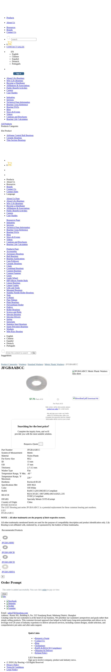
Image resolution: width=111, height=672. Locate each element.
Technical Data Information (18, 102)
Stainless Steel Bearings (16, 324)
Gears (9, 276)
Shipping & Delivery (44, 650)
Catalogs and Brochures (16, 117)
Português (16, 64)
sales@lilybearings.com (18, 613)
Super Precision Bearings (17, 326)
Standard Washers (35, 364)
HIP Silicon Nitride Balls (17, 280)
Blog (8, 109)
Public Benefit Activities (16, 88)
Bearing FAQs (12, 107)
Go (34, 353)
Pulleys (9, 307)
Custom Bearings (13, 271)
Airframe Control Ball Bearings (19, 135)
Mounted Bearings (14, 290)
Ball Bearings (12, 256)
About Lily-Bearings (15, 78)
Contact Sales (12, 191)
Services (10, 100)
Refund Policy (41, 653)
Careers (9, 90)
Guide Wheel (12, 278)
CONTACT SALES (15, 47)
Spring (9, 319)
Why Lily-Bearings (14, 81)
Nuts (8, 295)
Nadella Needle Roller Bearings (20, 293)
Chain (9, 266)
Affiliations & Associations (18, 85)
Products (10, 18)
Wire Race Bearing (14, 331)
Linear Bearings (13, 283)
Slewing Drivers (13, 317)
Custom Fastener (13, 273)
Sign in (18, 74)
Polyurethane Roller (15, 305)
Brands (9, 30)
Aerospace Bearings (15, 254)
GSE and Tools (13, 288)
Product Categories (9, 364)
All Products (6, 124)
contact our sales (52, 409)
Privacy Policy (12, 665)
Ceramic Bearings (14, 138)
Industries (10, 97)
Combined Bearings (15, 268)
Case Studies (11, 93)
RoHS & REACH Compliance (48, 648)
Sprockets (10, 322)
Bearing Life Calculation (17, 119)
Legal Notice (12, 669)
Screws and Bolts (13, 312)
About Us (10, 22)
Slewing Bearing (13, 314)
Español (15, 59)
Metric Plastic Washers (54, 364)
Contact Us (11, 32)
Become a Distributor (15, 83)
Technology (40, 646)
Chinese (15, 56)
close (4, 594)
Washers (10, 329)
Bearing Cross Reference (17, 105)
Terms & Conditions (15, 667)
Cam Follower (12, 261)
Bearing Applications (15, 259)
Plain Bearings (12, 302)
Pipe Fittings (11, 300)
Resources (10, 27)
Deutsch (15, 61)
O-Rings (10, 297)
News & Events (13, 112)
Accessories (11, 251)
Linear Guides (12, 285)
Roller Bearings (13, 310)
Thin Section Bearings (16, 140)
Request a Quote (42, 638)
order (44, 590)
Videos (9, 114)
